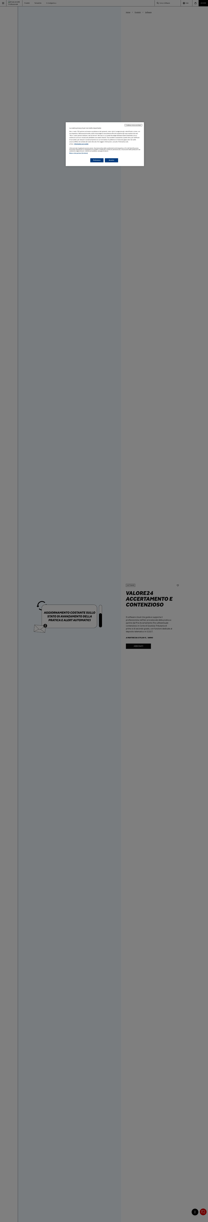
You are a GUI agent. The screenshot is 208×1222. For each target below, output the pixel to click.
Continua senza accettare (133, 125)
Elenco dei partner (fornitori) (78, 153)
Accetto (111, 160)
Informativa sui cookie (81, 144)
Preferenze (97, 160)
